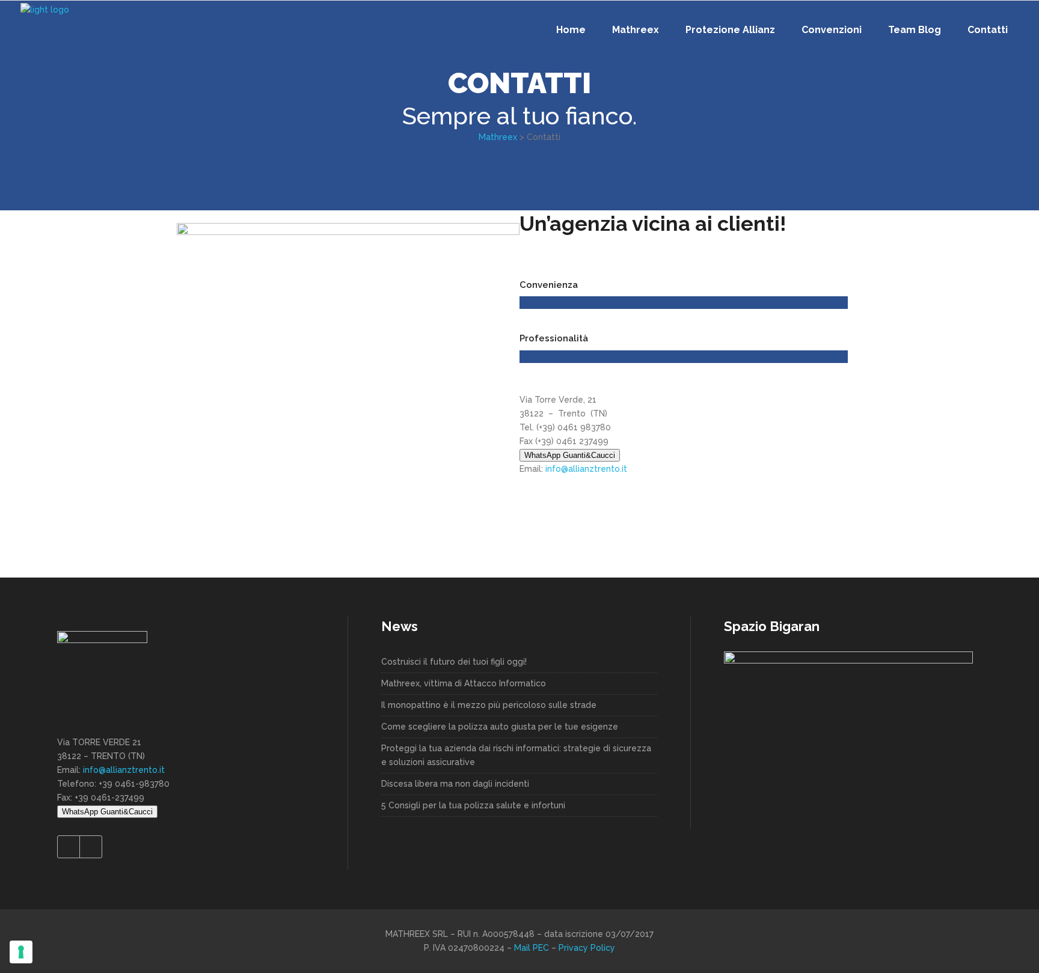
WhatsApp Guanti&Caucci (569, 455)
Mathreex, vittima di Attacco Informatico (463, 683)
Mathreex (498, 137)
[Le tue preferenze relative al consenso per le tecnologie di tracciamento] (21, 952)
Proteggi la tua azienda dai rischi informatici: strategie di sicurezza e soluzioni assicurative (516, 755)
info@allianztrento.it (586, 469)
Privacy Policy (587, 948)
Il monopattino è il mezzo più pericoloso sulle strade (488, 705)
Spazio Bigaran (772, 626)
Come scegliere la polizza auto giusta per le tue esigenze (499, 726)
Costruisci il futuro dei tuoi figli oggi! (454, 661)
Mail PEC (532, 948)
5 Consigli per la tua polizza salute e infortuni (473, 805)
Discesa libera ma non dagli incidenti (455, 783)
